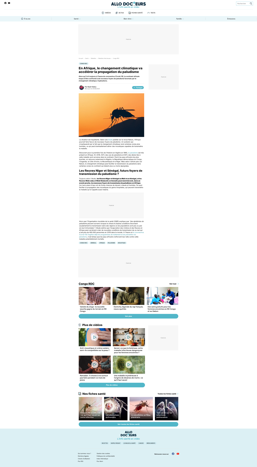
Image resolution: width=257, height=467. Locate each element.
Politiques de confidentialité (106, 456)
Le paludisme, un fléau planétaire (141, 416)
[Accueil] (128, 435)
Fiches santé (137, 13)
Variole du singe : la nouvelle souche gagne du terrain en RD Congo (93, 309)
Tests (153, 13)
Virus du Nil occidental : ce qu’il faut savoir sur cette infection (90, 415)
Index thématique (102, 459)
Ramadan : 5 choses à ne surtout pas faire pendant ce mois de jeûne (94, 377)
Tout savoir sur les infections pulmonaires (164, 415)
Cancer (141, 443)
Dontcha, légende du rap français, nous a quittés (128, 308)
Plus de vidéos (92, 325)
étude (110, 140)
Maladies (93, 58)
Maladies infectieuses (104, 58)
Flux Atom (100, 461)
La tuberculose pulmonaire (112, 416)
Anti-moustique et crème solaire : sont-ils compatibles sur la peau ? (95, 349)
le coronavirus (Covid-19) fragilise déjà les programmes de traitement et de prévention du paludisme (111, 234)
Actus (121, 13)
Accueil (81, 58)
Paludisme (111, 243)
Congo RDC (116, 58)
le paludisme (133, 153)
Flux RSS (80, 461)
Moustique (121, 243)
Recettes (105, 443)
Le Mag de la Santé (129, 443)
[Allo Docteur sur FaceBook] (5, 3)
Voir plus (128, 316)
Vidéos (108, 13)
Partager (139, 88)
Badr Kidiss (92, 87)
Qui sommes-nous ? (84, 453)
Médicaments (151, 443)
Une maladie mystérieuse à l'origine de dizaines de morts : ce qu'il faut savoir (128, 377)
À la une (27, 19)
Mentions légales (83, 456)
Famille (179, 19)
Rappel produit (115, 443)
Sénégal (93, 243)
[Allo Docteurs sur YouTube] (9, 3)
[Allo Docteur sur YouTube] (178, 453)
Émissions (231, 19)
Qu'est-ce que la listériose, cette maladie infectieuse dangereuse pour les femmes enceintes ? (128, 350)
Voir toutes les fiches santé (129, 424)
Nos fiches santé (94, 393)
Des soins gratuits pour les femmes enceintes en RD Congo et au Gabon (162, 309)
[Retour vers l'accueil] (128, 5)
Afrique (102, 243)
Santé (76, 19)
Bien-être (127, 19)
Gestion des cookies (103, 453)
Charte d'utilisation (84, 459)
